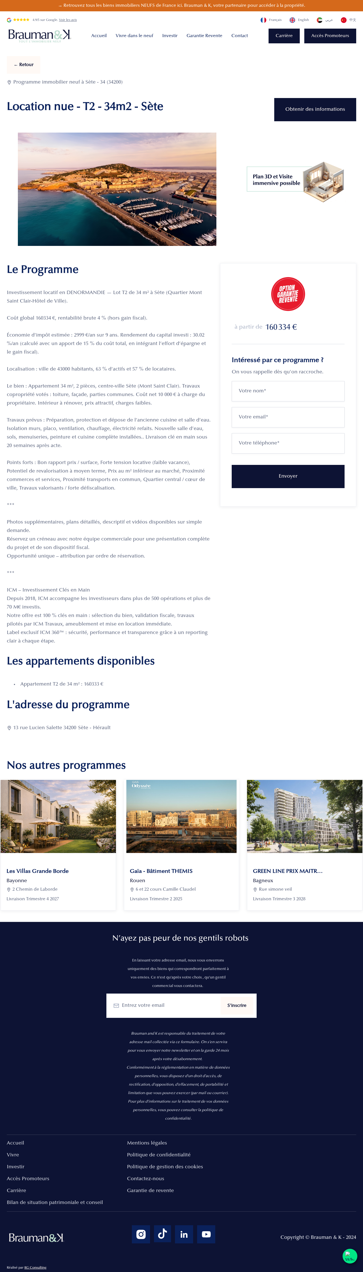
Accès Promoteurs (330, 36)
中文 (352, 20)
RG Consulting (35, 1267)
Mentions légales (147, 1143)
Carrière (284, 36)
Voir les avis (68, 20)
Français (275, 20)
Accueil (99, 36)
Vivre (13, 1155)
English (303, 20)
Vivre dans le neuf (134, 36)
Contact (239, 36)
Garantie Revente (204, 36)
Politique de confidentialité (159, 1155)
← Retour (23, 65)
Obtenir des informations (315, 109)
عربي (329, 20)
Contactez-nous (145, 1179)
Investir (170, 36)
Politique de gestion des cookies (165, 1167)
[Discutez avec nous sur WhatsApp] (350, 1256)
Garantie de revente (150, 1191)
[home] (41, 36)
